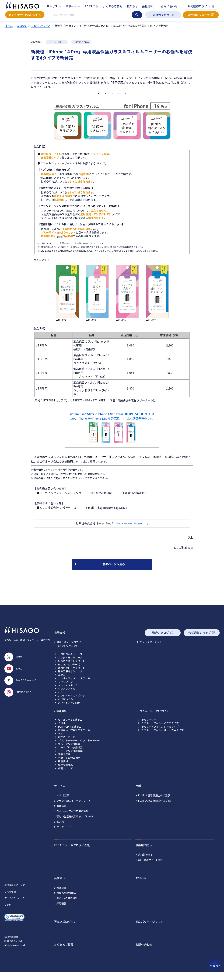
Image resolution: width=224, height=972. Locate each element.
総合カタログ (161, 15)
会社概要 (61, 887)
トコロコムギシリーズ (70, 653)
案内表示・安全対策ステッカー (75, 730)
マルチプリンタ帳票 (69, 743)
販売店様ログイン (199, 6)
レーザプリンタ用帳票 (70, 747)
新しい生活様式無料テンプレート (75, 816)
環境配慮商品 (65, 764)
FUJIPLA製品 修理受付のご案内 (155, 800)
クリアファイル (66, 688)
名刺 (60, 733)
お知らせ (132, 6)
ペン (60, 692)
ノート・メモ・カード (70, 685)
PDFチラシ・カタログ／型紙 (72, 845)
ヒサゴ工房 (63, 795)
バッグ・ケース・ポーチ (71, 695)
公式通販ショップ (198, 15)
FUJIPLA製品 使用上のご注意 (154, 795)
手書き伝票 (64, 754)
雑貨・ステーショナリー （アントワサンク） (70, 643)
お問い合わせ (169, 6)
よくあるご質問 (112, 6)
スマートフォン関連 (69, 702)
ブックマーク (65, 681)
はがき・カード (66, 736)
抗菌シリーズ (65, 768)
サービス (52, 6)
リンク (7, 904)
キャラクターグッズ (151, 642)
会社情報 (147, 6)
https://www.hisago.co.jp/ (132, 523)
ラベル (61, 723)
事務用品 (61, 711)
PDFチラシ (91, 6)
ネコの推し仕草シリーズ (71, 667)
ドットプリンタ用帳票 (70, 750)
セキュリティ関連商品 (70, 719)
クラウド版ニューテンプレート (74, 800)
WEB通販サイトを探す (150, 860)
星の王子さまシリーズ (70, 671)
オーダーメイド (65, 827)
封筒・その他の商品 (69, 757)
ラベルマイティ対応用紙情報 (72, 811)
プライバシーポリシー (15, 898)
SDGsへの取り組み (67, 898)
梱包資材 (63, 761)
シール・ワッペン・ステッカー (75, 678)
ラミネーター (148, 719)
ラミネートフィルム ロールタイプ (160, 726)
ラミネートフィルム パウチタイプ (160, 723)
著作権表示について (14, 885)
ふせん (61, 674)
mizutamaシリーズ (69, 664)
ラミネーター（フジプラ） (154, 711)
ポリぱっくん (65, 699)
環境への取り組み (66, 893)
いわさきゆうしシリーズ (71, 660)
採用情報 (61, 903)
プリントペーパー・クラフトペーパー (79, 740)
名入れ (60, 821)
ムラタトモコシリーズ (70, 657)
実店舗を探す (145, 854)
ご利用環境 (10, 891)
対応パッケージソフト (149, 921)
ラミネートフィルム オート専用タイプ (162, 730)
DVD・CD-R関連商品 (69, 726)
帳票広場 (61, 806)
